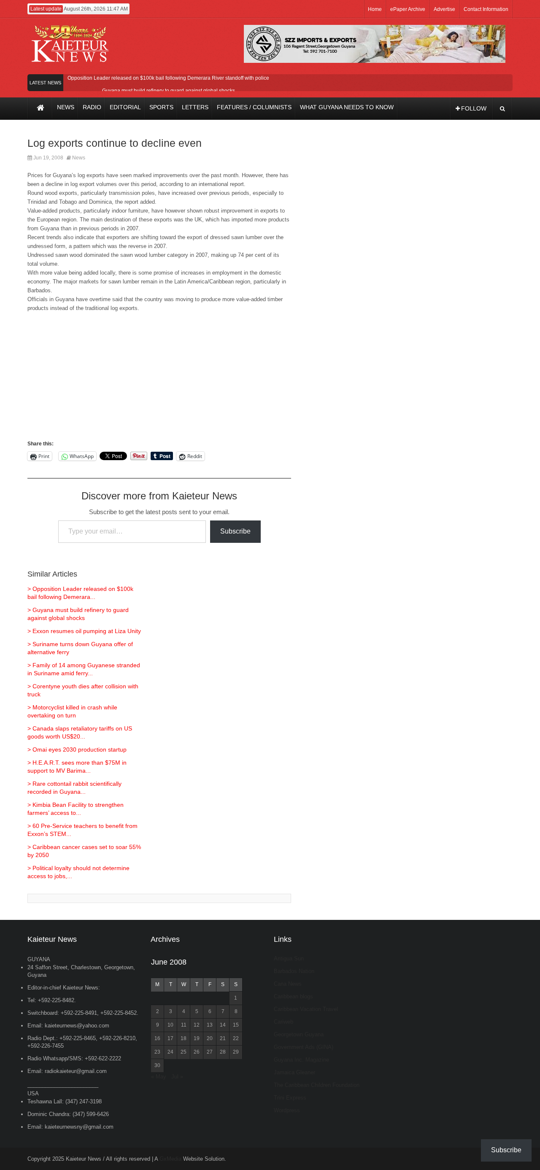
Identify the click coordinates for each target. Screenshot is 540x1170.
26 (197, 1052)
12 (197, 1025)
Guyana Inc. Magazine (301, 1060)
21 (223, 1038)
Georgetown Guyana (299, 1034)
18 (183, 1038)
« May (158, 1076)
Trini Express (290, 1098)
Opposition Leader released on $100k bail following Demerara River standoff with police (168, 78)
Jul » (177, 1076)
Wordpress (287, 1110)
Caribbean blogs (293, 996)
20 (210, 1038)
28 (223, 1052)
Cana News (288, 984)
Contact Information (486, 9)
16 (157, 1038)
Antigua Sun (289, 958)
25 (183, 1052)
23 (157, 1052)
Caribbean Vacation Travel (306, 1009)
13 (210, 1025)
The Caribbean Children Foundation (316, 1085)
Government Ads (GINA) (303, 1047)
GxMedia (170, 1159)
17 (170, 1038)
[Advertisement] (159, 380)
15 (236, 1025)
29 (236, 1052)
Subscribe (235, 531)
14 (223, 1025)
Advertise (444, 9)
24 (170, 1052)
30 (157, 1065)
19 (197, 1038)
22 (236, 1038)
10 (170, 1025)
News (78, 158)
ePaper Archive (407, 9)
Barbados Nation (294, 971)
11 (183, 1025)
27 (210, 1052)
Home (375, 9)
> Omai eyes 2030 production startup (77, 749)
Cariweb (283, 1022)
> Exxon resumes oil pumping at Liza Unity (84, 631)
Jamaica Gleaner (294, 1072)
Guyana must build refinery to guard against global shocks (168, 91)
